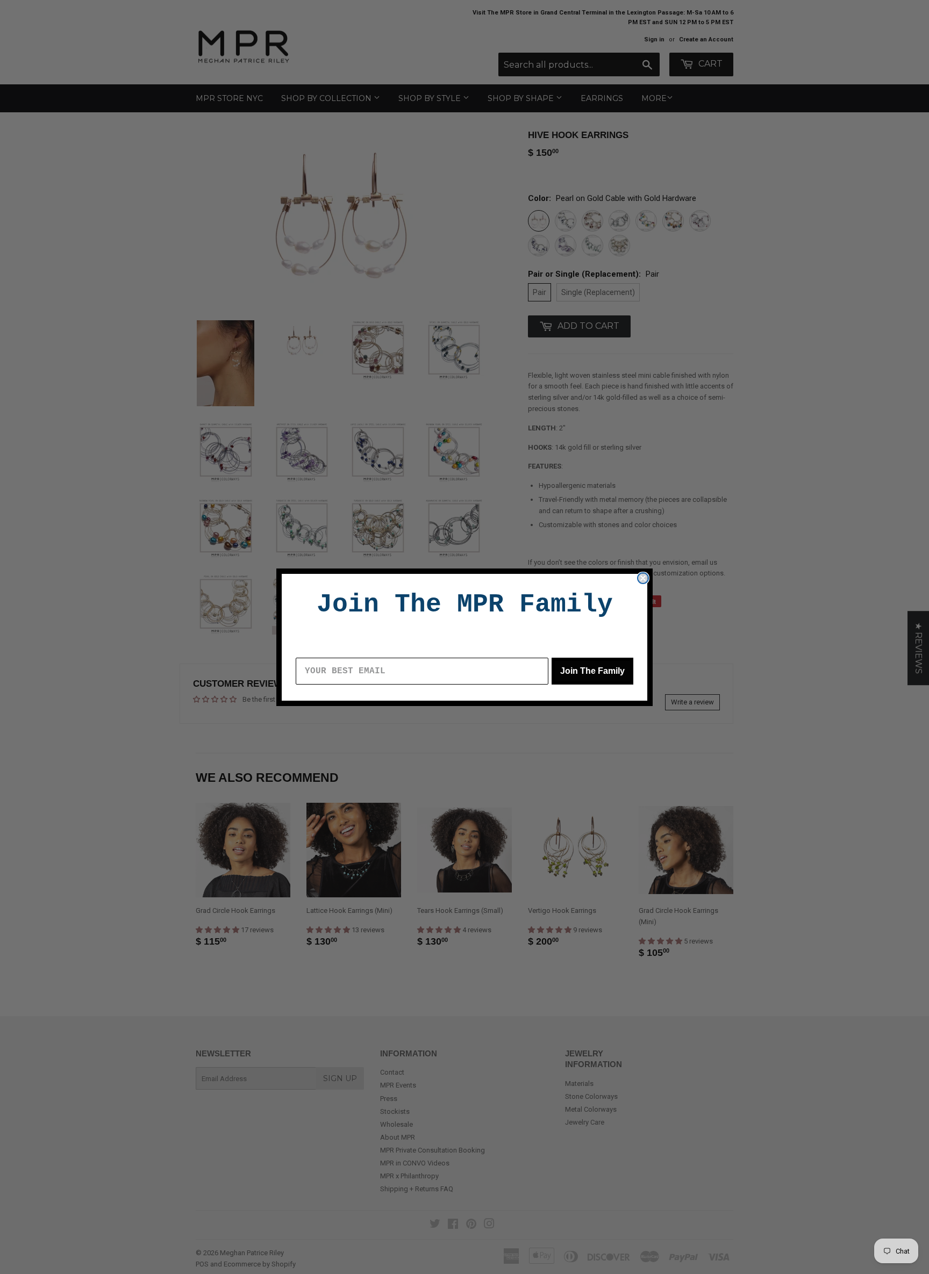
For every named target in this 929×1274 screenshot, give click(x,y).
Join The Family (592, 670)
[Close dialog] (643, 578)
